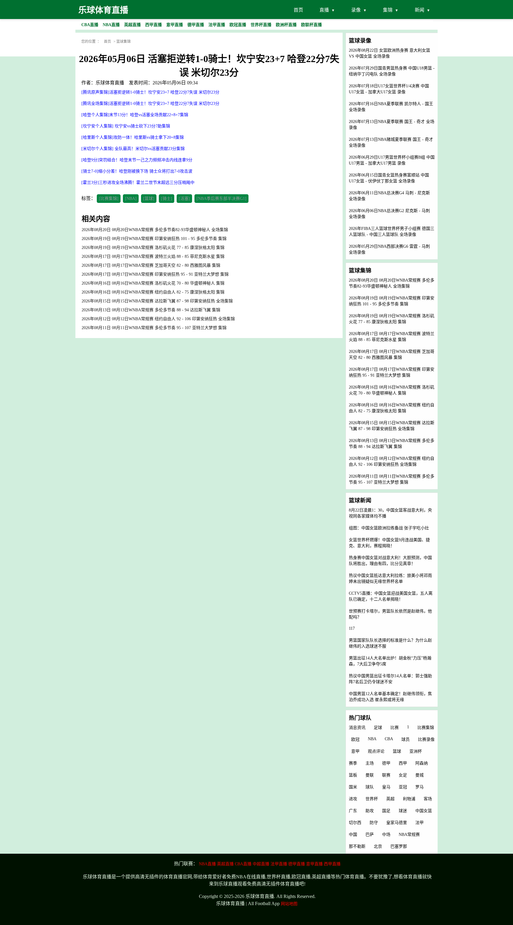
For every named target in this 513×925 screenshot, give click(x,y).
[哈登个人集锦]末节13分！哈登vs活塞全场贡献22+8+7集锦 (134, 115)
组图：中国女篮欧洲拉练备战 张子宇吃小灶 (389, 528)
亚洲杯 (415, 751)
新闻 (419, 9)
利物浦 (409, 799)
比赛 (394, 727)
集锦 (387, 9)
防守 (374, 822)
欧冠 (355, 739)
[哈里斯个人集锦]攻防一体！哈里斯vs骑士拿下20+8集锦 (132, 137)
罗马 (419, 787)
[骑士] (166, 198)
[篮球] (148, 198)
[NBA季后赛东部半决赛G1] (221, 198)
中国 (353, 834)
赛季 (353, 763)
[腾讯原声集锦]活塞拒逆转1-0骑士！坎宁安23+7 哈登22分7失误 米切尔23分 (150, 92)
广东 (353, 811)
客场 (428, 799)
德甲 (386, 763)
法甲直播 (278, 864)
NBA (372, 739)
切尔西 (355, 822)
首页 (298, 9)
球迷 (403, 811)
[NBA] (131, 198)
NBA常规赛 (409, 834)
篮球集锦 (123, 42)
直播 (324, 9)
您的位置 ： (91, 42)
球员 (405, 739)
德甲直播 (296, 864)
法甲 (419, 822)
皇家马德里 (396, 822)
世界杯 (371, 799)
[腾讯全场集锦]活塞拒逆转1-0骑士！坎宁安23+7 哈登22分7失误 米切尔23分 (150, 103)
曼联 (369, 775)
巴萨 (369, 834)
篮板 (353, 775)
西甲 (403, 763)
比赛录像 (426, 739)
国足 (386, 811)
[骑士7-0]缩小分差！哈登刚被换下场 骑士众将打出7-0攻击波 (136, 171)
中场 (386, 834)
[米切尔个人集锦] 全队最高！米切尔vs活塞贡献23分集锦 (133, 148)
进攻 (353, 799)
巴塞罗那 (398, 846)
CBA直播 (243, 864)
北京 (378, 846)
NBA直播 (207, 864)
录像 (356, 9)
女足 (403, 775)
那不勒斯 (357, 846)
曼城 (419, 775)
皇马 (386, 787)
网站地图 (289, 904)
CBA (389, 739)
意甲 (355, 751)
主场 (369, 763)
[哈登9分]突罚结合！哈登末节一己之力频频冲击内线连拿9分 (136, 160)
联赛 (386, 775)
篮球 (397, 751)
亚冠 (403, 787)
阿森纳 (421, 763)
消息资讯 (357, 727)
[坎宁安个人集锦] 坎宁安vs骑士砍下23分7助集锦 (125, 126)
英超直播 (225, 864)
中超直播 (261, 864)
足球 (378, 727)
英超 (390, 799)
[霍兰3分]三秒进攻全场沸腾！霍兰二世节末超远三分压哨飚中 (137, 182)
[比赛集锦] (108, 198)
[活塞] (184, 198)
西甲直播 (332, 864)
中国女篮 (423, 811)
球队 (369, 787)
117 (352, 628)
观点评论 (376, 751)
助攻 (369, 811)
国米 (353, 787)
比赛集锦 (425, 727)
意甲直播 (314, 864)
